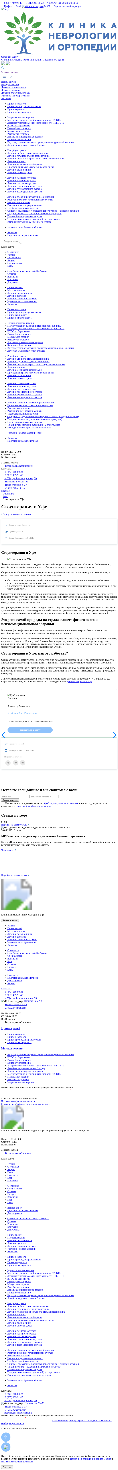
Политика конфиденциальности (18, 1101)
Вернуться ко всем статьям (16, 514)
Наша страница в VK (15, 485)
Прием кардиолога (17, 109)
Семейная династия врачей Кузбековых (28, 271)
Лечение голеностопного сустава (24, 186)
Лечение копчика (16, 161)
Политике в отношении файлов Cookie (90, 1458)
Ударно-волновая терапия (20, 117)
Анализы (6, 98)
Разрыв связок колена (18, 202)
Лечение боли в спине (19, 169)
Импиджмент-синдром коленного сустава (29, 222)
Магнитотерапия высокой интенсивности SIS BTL (34, 120)
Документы (13, 282)
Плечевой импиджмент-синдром (24, 216)
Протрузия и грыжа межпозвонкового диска (30, 167)
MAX (47, 6)
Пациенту (12, 975)
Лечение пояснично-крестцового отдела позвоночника (36, 158)
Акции (39, 59)
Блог (9, 961)
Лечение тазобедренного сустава (24, 191)
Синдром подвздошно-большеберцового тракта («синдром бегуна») (43, 210)
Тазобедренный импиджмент (22, 208)
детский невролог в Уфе (79, 681)
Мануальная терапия (18, 131)
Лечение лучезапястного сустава (24, 189)
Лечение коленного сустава (21, 180)
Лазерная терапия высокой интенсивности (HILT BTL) (36, 122)
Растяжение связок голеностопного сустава (30, 199)
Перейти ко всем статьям (14, 824)
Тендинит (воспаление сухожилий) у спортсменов (33, 219)
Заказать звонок (9, 72)
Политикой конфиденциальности (33, 806)
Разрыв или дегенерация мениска (25, 205)
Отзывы (11, 274)
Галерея (11, 967)
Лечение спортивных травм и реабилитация (30, 197)
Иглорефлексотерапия (19, 128)
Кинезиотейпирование (19, 139)
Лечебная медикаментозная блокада (26, 145)
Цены (61, 59)
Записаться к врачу (30, 730)
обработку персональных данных (60, 803)
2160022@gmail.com (15, 488)
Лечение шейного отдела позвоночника (28, 153)
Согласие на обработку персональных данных (25, 1104)
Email (18, 6)
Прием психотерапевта (19, 112)
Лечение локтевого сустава (21, 183)
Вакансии (12, 276)
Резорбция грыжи (16, 150)
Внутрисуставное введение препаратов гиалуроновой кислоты (40, 142)
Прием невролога (16, 103)
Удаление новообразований (15, 95)
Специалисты (50, 59)
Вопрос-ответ (14, 1207)
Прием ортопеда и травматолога (24, 106)
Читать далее (8, 850)
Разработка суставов (18, 134)
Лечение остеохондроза (19, 172)
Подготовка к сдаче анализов (22, 235)
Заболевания (28, 59)
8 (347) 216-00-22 (34, 3)
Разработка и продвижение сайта (59, 1096)
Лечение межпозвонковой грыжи (24, 164)
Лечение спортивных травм (15, 93)
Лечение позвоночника (13, 87)
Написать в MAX (33, 1001)
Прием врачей (8, 81)
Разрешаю (7, 1467)
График (8, 6)
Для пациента (14, 980)
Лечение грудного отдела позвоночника (28, 155)
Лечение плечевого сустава (21, 177)
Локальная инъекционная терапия (25, 136)
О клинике (7, 59)
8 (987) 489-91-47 (13, 3)
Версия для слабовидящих (67, 6)
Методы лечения (10, 84)
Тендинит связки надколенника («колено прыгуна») (34, 213)
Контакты (12, 279)
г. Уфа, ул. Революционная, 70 (62, 3)
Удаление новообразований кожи (24, 227)
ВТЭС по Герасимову (18, 125)
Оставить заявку (9, 57)
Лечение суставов (10, 90)
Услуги (17, 59)
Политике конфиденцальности (17, 1461)
